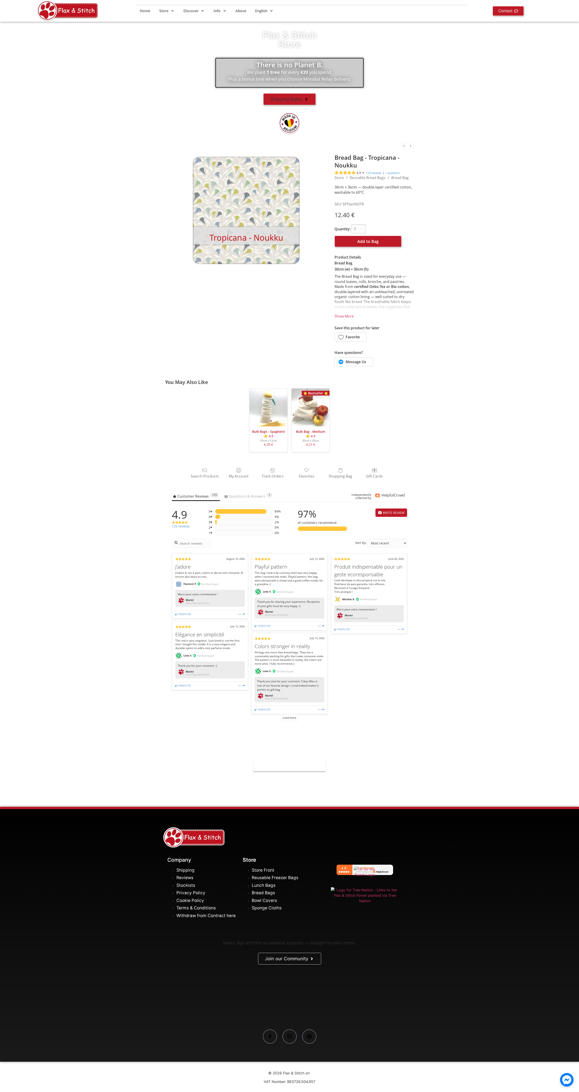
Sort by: (361, 542)
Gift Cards (374, 476)
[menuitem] (404, 146)
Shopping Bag (340, 476)
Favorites (306, 476)
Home (145, 10)
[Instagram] (289, 1036)
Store (163, 10)
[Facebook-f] (270, 1036)
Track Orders (273, 476)
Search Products (205, 476)
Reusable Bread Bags (367, 177)
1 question (392, 173)
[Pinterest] (309, 1036)
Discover (191, 10)
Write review (393, 513)
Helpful (182, 614)
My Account (239, 476)
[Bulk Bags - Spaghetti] (268, 407)
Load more (289, 718)
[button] (351, 336)
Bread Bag (400, 177)
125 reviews (374, 173)
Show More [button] (344, 316)
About (240, 10)
